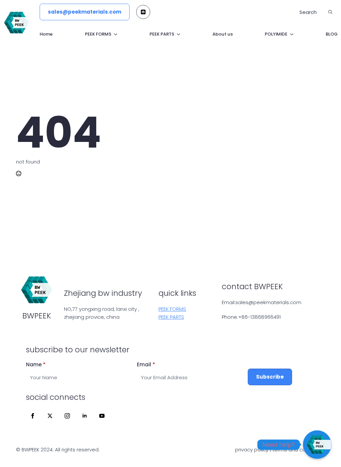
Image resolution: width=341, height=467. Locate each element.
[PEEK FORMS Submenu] (114, 34)
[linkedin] (84, 415)
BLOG (332, 34)
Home (46, 34)
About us (222, 34)
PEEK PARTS (162, 34)
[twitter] (50, 415)
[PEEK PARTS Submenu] (177, 34)
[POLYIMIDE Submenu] (290, 34)
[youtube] (102, 415)
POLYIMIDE (276, 34)
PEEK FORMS (98, 34)
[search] (330, 12)
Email (146, 364)
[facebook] (32, 415)
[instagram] (67, 415)
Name (36, 364)
